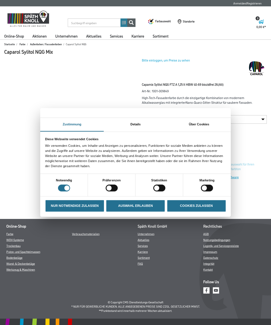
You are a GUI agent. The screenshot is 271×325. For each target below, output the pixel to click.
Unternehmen (66, 35)
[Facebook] (206, 289)
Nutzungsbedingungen (216, 240)
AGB (206, 234)
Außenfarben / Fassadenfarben (46, 44)
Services (116, 35)
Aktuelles (93, 35)
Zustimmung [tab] (72, 124)
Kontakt (208, 269)
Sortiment (161, 35)
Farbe (22, 44)
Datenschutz (210, 257)
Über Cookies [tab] (199, 124)
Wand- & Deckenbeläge (20, 263)
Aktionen (39, 35)
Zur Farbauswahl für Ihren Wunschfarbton (237, 166)
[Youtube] (216, 289)
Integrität (208, 263)
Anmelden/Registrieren (247, 3)
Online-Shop (14, 35)
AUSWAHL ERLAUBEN (135, 205)
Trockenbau (13, 246)
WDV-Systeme (15, 240)
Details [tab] (135, 124)
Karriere (137, 35)
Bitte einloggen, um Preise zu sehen (166, 60)
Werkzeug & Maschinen (20, 269)
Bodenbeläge (14, 257)
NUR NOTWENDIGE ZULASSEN (75, 205)
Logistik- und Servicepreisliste (221, 246)
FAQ (140, 263)
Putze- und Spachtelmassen (23, 251)
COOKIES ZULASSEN (196, 205)
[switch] (113, 188)
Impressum (210, 251)
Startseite (9, 44)
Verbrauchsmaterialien (86, 234)
